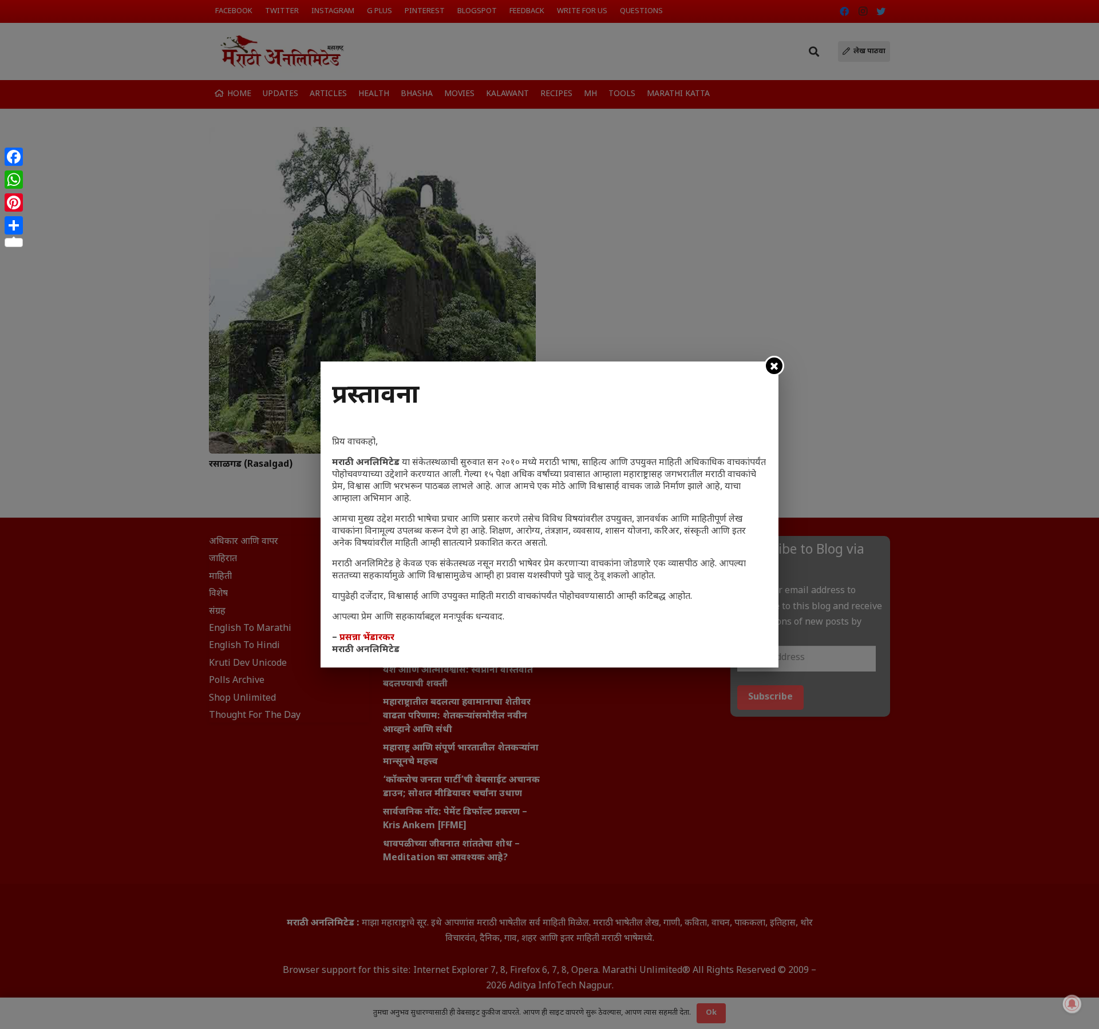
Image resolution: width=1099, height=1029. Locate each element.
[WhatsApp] (13, 179)
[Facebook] (13, 156)
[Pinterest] (13, 202)
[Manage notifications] (1072, 1004)
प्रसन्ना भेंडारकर (366, 638)
